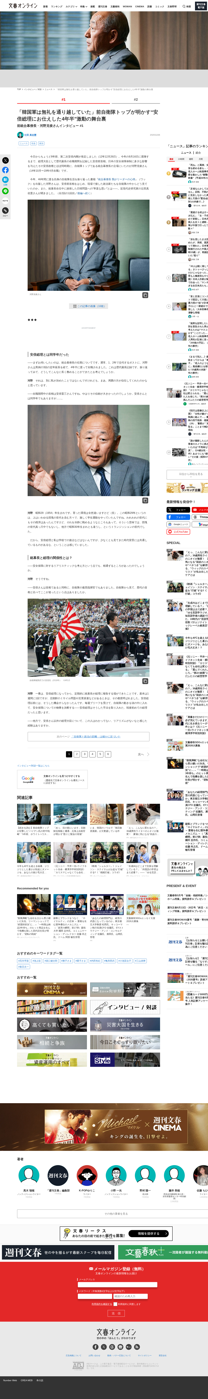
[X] (104, 1347)
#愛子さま (81, 960)
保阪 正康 (195, 232)
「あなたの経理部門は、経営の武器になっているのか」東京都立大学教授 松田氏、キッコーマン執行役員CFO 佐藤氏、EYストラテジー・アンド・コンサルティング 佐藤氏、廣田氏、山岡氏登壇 (107, 929)
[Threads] (112, 1347)
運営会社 (163, 1355)
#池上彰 (37, 960)
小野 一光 (195, 316)
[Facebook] (95, 1347)
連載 (92, 6)
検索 (188, 6)
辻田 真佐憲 (30, 135)
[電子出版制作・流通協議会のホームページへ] (78, 1366)
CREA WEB (26, 1380)
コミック (159, 6)
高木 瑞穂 (195, 182)
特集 (82, 6)
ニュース (48, 89)
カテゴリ (70, 6)
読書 (149, 6)
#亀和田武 (109, 960)
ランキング (56, 6)
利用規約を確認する (102, 1304)
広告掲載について (73, 1355)
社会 (33, 143)
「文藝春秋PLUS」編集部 (196, 404)
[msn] (129, 1347)
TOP (19, 89)
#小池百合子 (124, 960)
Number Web (10, 1380)
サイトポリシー (145, 1355)
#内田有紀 (95, 960)
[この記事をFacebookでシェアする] (5, 170)
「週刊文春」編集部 (199, 205)
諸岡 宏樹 (195, 377)
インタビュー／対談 (33, 89)
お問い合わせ (94, 1355)
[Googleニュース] (120, 1347)
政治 (41, 143)
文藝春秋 (115, 6)
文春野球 (172, 6)
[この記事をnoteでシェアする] (5, 201)
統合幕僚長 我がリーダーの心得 (116, 179)
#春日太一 (23, 966)
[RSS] (137, 1347)
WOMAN (127, 6)
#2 (136, 99)
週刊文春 (102, 6)
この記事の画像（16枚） (91, 306)
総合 (198, 152)
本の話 (39, 1380)
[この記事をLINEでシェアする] (5, 192)
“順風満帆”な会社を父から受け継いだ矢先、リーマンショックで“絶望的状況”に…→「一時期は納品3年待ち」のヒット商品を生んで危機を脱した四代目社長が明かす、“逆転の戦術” (34, 927)
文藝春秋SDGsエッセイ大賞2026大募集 (140, 921)
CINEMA (139, 6)
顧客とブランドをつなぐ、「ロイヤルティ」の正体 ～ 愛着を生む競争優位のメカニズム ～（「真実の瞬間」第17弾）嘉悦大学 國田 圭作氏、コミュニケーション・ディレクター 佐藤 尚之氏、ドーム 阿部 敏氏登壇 (70, 929)
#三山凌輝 (140, 960)
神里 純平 (195, 289)
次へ (141, 754)
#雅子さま (66, 960)
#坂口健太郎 (51, 960)
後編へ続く (83, 193)
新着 (45, 6)
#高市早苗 (23, 960)
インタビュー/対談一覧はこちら (33, 765)
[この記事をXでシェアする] (5, 161)
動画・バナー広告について (119, 1355)
